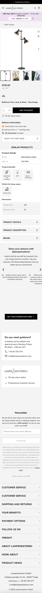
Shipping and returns (17, 504)
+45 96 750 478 (15, 351)
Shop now (21, 15)
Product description (14, 230)
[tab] (21, 487)
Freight (7, 537)
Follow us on (11, 529)
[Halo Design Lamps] (11, 96)
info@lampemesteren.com (19, 356)
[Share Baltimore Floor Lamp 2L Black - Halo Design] (38, 36)
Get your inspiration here (19, 317)
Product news (12, 562)
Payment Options (13, 521)
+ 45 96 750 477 (26, 581)
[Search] (35, 8)
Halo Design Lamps (28, 157)
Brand (6, 238)
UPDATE (19, 18)
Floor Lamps (9, 24)
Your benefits (11, 512)
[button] (5, 76)
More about (10, 554)
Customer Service (14, 487)
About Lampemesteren (17, 546)
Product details (12, 222)
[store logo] (16, 8)
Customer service (14, 495)
